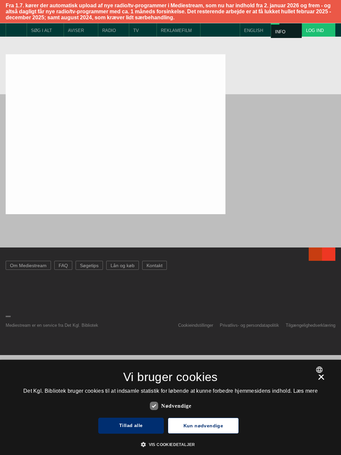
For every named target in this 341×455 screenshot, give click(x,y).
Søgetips (89, 265)
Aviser (76, 30)
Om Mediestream (28, 265)
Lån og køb (123, 265)
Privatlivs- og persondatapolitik (249, 325)
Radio (109, 30)
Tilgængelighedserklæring (310, 325)
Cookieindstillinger (195, 325)
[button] (170, 444)
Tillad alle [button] (131, 425)
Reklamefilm (176, 30)
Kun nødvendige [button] (203, 425)
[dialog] (170, 407)
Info (280, 31)
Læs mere (305, 391)
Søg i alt (41, 30)
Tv (136, 30)
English (253, 30)
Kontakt (155, 265)
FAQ (63, 265)
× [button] (321, 379)
